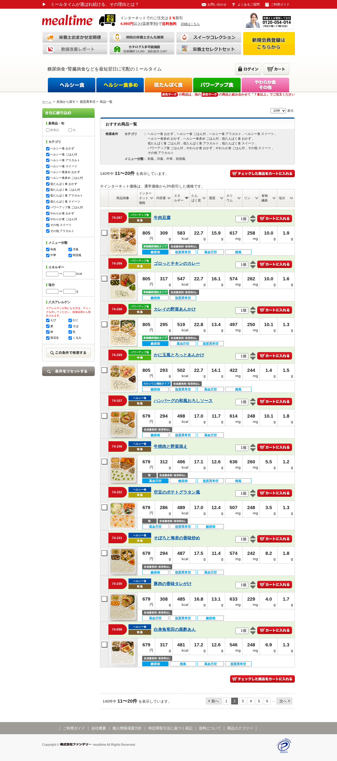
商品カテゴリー (240, 728)
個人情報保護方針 (127, 728)
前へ (215, 701)
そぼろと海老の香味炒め (177, 538)
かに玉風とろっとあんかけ (179, 355)
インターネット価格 (145, 198)
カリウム (229, 198)
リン (247, 198)
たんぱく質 (196, 198)
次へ (283, 701)
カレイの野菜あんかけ (175, 309)
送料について (210, 728)
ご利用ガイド (280, 4)
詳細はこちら (190, 24)
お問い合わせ (216, 4)
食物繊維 (264, 198)
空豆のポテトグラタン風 (177, 492)
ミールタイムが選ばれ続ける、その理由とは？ (90, 4)
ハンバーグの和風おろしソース (183, 400)
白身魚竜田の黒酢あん (175, 629)
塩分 (282, 198)
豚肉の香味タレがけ (173, 583)
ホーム (47, 102)
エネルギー (179, 198)
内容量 (161, 198)
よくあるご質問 (248, 4)
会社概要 (98, 728)
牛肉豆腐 (162, 217)
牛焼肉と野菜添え (170, 446)
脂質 (212, 198)
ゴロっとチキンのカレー (177, 263)
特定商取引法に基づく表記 (170, 728)
